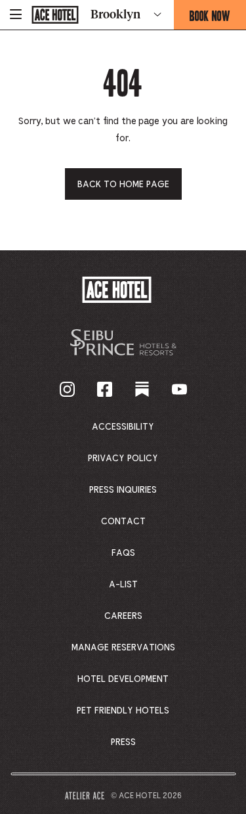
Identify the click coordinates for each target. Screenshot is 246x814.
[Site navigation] (16, 15)
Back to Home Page (123, 184)
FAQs (123, 553)
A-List (123, 584)
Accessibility (123, 427)
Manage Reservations (123, 647)
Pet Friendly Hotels (123, 710)
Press (123, 742)
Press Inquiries (123, 490)
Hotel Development (123, 679)
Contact (123, 521)
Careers (123, 616)
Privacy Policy (123, 458)
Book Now (218, 18)
